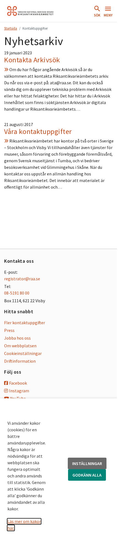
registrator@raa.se (22, 278)
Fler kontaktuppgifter (24, 322)
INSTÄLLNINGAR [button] (87, 463)
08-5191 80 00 (16, 293)
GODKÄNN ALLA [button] (87, 475)
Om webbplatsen (20, 345)
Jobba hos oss (17, 338)
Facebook (18, 383)
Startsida (10, 28)
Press (9, 330)
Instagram (19, 390)
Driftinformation (20, 361)
